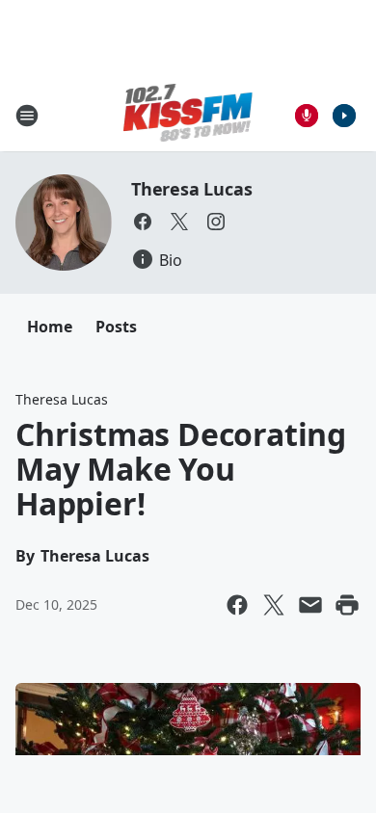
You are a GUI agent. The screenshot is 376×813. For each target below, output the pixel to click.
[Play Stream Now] (344, 115)
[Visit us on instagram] (216, 221)
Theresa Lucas (191, 188)
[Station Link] (188, 115)
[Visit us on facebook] (142, 221)
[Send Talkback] (306, 115)
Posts (116, 326)
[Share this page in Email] (310, 604)
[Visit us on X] (179, 221)
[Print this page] (347, 604)
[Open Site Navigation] (27, 115)
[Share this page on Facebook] (237, 604)
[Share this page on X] (273, 604)
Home (49, 326)
